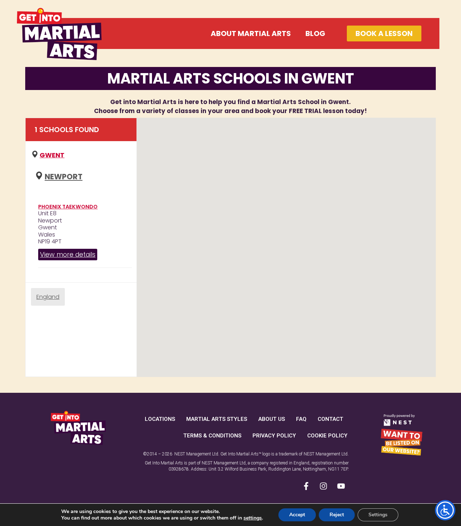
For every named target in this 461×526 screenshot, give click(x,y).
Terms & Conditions (212, 435)
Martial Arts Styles (216, 419)
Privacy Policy (274, 435)
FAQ (301, 419)
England (47, 297)
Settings (378, 514)
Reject (337, 514)
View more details (67, 254)
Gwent (52, 154)
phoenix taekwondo (68, 206)
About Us (271, 419)
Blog (315, 33)
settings (252, 518)
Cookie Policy (327, 435)
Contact (330, 419)
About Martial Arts (251, 33)
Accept (297, 514)
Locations (160, 419)
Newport (63, 176)
